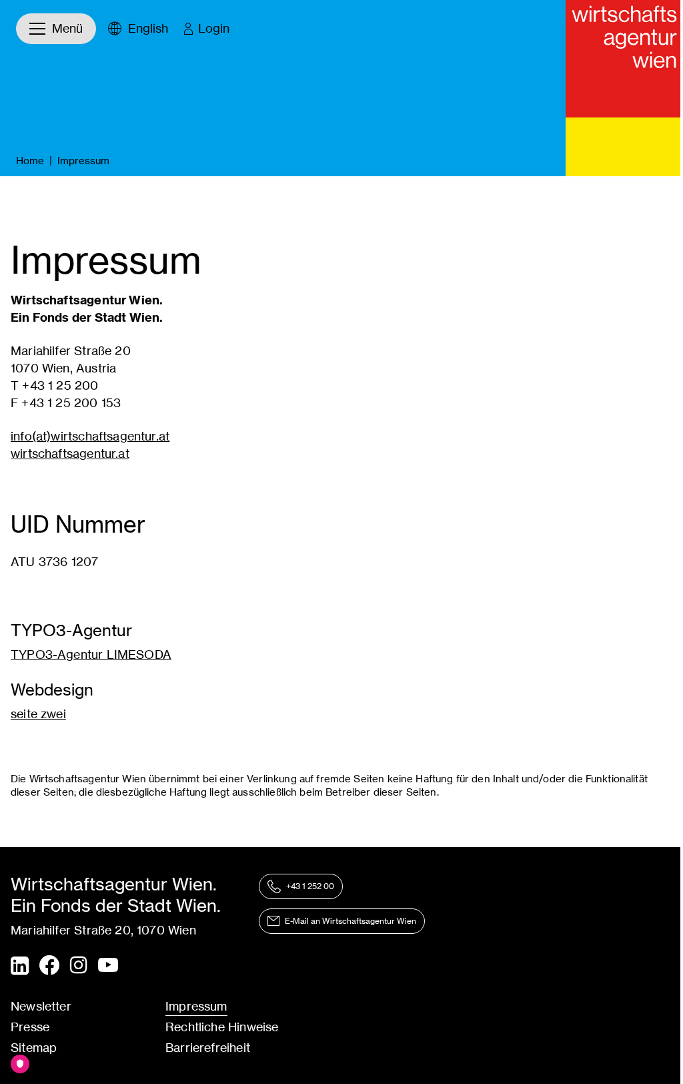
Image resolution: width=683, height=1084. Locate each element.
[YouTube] (108, 966)
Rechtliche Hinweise (221, 1027)
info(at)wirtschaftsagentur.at (90, 436)
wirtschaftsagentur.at (70, 453)
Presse (30, 1027)
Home (30, 160)
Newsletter (41, 1006)
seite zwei (38, 714)
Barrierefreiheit (207, 1047)
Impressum (196, 1006)
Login (213, 28)
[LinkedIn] (20, 966)
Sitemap (34, 1047)
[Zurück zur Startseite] (624, 58)
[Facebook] (49, 965)
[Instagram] (78, 966)
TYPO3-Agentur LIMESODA (91, 654)
